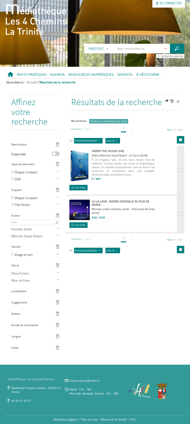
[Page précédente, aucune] (115, 129)
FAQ (133, 419)
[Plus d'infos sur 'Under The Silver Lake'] (79, 166)
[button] (31, 75)
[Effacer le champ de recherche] (165, 48)
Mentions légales (65, 419)
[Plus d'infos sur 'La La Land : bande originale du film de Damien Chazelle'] (79, 210)
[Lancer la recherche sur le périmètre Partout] (177, 48)
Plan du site (89, 419)
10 (168, 129)
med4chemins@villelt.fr (84, 381)
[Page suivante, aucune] (131, 129)
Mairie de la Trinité (113, 419)
